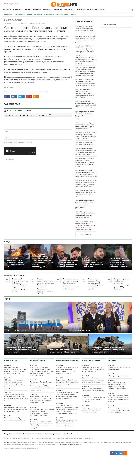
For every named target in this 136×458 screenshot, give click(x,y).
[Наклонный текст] (9, 115)
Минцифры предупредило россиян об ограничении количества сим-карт (91, 410)
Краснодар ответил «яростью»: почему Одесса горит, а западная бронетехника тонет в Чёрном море (71, 284)
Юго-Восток (8, 14)
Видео (7, 241)
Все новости (86, 235)
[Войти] (132, 10)
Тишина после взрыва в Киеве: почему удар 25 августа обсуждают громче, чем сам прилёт (85, 193)
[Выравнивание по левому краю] (20, 115)
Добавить (10, 159)
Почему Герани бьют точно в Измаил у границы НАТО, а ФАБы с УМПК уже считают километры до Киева (85, 29)
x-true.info (7, 442)
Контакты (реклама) (52, 434)
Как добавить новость (13, 434)
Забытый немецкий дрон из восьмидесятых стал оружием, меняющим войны (93, 369)
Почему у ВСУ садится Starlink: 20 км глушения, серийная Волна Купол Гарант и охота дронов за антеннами (85, 49)
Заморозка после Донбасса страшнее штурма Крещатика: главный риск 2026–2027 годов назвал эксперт (86, 104)
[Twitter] (121, 453)
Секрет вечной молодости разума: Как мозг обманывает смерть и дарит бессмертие (93, 380)
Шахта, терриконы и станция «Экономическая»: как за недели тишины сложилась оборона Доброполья (85, 151)
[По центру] (24, 115)
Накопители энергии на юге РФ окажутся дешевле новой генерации (93, 399)
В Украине (47, 10)
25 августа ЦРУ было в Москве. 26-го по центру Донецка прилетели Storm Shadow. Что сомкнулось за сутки (84, 115)
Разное (73, 14)
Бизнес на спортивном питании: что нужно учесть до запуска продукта (119, 410)
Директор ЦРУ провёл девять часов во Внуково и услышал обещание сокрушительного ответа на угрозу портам (84, 204)
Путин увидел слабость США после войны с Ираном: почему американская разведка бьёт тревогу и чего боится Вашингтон (86, 59)
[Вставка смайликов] (31, 115)
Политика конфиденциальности (70, 444)
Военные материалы (96, 10)
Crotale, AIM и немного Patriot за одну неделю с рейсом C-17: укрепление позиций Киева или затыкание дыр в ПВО (86, 173)
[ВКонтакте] (116, 453)
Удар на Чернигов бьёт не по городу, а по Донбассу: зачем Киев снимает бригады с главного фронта (86, 135)
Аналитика (18, 10)
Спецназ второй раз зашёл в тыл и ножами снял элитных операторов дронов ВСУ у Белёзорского (84, 126)
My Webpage (9, 87)
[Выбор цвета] (35, 115)
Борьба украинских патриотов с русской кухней (84, 143)
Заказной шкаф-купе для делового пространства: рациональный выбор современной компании (117, 386)
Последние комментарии (33, 434)
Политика (58, 10)
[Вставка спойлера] (50, 115)
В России (37, 10)
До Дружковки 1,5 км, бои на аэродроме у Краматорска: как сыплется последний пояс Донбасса (85, 39)
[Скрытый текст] (39, 115)
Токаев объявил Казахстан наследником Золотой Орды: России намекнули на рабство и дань (16, 398)
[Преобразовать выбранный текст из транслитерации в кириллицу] (46, 115)
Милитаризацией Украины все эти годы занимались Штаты (15, 419)
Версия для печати (38, 23)
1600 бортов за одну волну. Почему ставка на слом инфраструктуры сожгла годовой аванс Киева (85, 215)
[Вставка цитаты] (43, 115)
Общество (81, 10)
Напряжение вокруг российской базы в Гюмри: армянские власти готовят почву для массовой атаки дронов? (42, 412)
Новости (7, 10)
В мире (28, 10)
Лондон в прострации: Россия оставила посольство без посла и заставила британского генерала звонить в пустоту (45, 286)
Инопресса (38, 14)
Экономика (69, 10)
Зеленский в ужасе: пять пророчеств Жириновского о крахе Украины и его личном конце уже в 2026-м (41, 399)
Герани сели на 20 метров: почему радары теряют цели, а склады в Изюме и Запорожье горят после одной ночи (86, 183)
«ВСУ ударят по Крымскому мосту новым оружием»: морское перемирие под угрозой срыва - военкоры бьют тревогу (16, 384)
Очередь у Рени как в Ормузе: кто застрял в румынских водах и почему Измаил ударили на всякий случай (84, 162)
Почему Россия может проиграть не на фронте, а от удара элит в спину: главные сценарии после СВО (15, 370)
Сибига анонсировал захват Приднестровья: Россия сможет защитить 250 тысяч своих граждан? (41, 425)
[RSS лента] (125, 453)
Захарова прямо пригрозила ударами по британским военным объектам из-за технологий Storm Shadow (84, 93)
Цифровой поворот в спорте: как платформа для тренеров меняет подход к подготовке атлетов (118, 398)
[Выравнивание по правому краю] (27, 115)
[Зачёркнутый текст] (16, 115)
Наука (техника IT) (62, 14)
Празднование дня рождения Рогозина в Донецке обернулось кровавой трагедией (16, 409)
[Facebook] (112, 453)
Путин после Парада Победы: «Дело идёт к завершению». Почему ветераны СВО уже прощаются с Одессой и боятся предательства (41, 386)
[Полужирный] (6, 115)
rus (18, 23)
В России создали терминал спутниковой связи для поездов (93, 389)
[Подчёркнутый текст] (13, 115)
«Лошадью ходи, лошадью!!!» (118, 376)
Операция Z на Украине (23, 14)
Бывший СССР (49, 14)
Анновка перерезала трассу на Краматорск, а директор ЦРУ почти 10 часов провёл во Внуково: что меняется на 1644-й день (85, 225)
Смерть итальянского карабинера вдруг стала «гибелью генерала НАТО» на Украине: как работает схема (85, 82)
